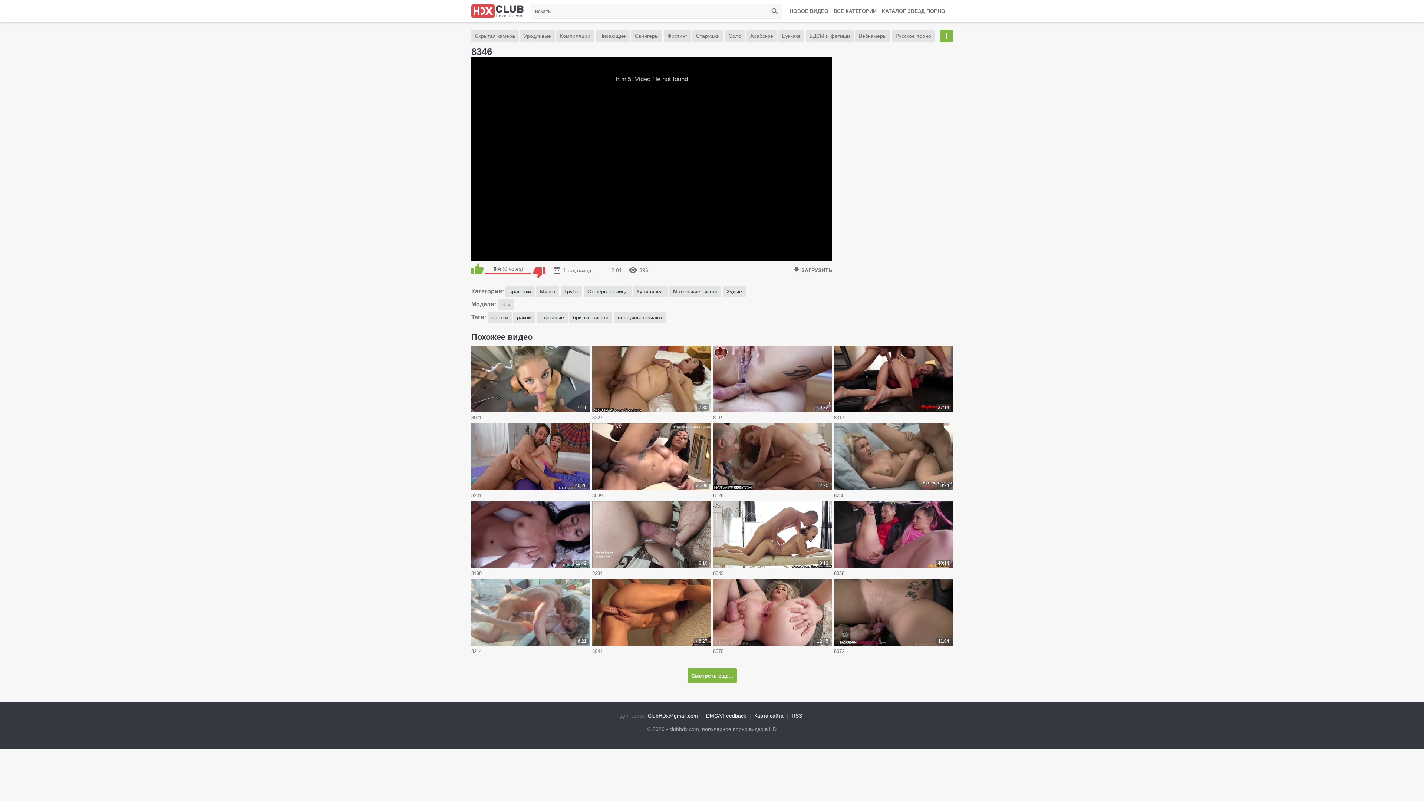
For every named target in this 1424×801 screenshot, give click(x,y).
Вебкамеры (873, 36)
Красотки (520, 291)
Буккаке (791, 36)
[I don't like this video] (539, 268)
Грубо (571, 291)
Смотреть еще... (712, 676)
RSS (797, 716)
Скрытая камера (495, 36)
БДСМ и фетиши (830, 36)
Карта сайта (769, 716)
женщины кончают (639, 317)
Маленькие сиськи (695, 291)
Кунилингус (650, 291)
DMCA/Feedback (726, 716)
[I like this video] (477, 268)
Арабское (761, 36)
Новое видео (809, 11)
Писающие (612, 36)
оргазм (499, 317)
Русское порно (913, 36)
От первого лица (607, 291)
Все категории (855, 11)
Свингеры (647, 36)
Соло (735, 36)
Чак (505, 304)
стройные (552, 317)
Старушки (708, 36)
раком (524, 317)
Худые (734, 291)
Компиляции (575, 36)
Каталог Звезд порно (913, 11)
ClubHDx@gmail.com (673, 716)
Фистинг (677, 36)
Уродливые (537, 36)
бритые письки (591, 317)
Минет (548, 291)
